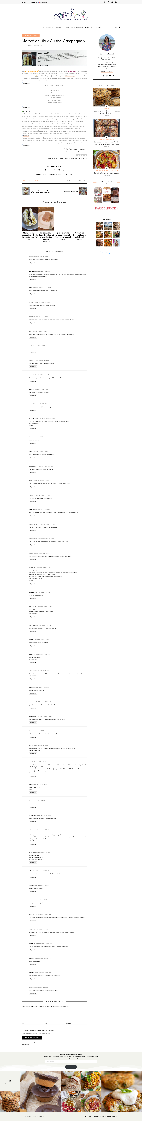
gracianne (31, 914)
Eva (30, 784)
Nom (23, 1023)
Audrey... (31, 553)
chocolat (69, 174)
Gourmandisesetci (34, 524)
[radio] (77, 155)
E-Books (98, 27)
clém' (30, 745)
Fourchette (32, 287)
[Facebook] (50, 170)
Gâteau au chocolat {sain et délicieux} (79, 235)
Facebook (104, 2)
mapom (31, 639)
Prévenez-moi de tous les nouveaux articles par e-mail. (37, 1033)
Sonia (30, 762)
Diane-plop (32, 567)
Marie (30, 480)
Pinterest (112, 2)
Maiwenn (31, 495)
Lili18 (30, 316)
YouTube (116, 2)
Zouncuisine (32, 852)
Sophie (30, 885)
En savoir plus (106, 71)
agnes (30, 451)
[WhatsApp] (63, 170)
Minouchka (32, 900)
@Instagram (10, 1083)
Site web (68, 1023)
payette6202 (32, 716)
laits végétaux (77, 27)
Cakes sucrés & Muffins (30, 35)
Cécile (30, 670)
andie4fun (31, 972)
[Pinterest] (59, 170)
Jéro (30, 437)
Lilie (30, 331)
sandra (30, 404)
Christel (31, 302)
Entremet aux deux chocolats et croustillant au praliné (46, 236)
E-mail (46, 1023)
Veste (30, 929)
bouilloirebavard (33, 418)
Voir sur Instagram (107, 253)
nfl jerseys (31, 958)
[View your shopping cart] (120, 27)
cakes (38, 174)
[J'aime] (45, 170)
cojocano (31, 592)
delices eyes (32, 654)
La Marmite (32, 830)
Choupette (32, 815)
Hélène (31, 687)
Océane (31, 801)
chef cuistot (32, 943)
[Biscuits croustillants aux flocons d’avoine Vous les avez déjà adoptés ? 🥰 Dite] (99, 242)
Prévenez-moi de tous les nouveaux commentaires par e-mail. (38, 1030)
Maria (30, 731)
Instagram (108, 2)
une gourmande (33, 701)
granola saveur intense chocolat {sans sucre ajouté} (63, 235)
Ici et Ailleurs (32, 606)
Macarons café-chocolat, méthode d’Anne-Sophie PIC (30, 235)
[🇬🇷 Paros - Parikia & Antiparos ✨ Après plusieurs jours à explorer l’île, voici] (116, 242)
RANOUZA (32, 871)
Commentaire (26, 1010)
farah (30, 256)
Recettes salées (47, 27)
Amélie (31, 360)
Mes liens (33, 2)
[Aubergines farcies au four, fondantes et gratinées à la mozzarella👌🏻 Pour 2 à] (99, 225)
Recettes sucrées (62, 27)
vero (30, 389)
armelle (31, 375)
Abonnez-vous (71, 1067)
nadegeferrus (32, 466)
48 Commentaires (36, 45)
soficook (31, 271)
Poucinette (32, 625)
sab (30, 345)
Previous (21, 218)
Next (87, 218)
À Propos (25, 2)
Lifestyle (88, 27)
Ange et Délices (33, 538)
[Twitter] (54, 170)
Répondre (33, 262)
